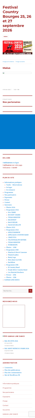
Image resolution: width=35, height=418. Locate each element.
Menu (6, 36)
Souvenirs (8, 205)
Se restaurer (10, 190)
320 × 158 (16, 89)
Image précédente (8, 61)
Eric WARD (12, 212)
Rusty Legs (12, 257)
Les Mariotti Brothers (16, 272)
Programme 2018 (12, 250)
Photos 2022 (10, 227)
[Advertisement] (17, 131)
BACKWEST (12, 220)
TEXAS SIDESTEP (14, 217)
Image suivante (20, 61)
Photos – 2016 (11, 277)
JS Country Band (14, 267)
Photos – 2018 (11, 247)
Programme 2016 (12, 265)
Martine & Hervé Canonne (17, 252)
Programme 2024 (12, 210)
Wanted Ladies (13, 255)
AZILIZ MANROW (14, 232)
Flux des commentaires (13, 372)
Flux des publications (12, 370)
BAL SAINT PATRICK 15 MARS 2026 (16, 348)
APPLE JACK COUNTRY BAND (18, 235)
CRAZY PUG (12, 237)
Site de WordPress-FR (12, 375)
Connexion (8, 367)
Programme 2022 (12, 230)
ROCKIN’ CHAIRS (14, 215)
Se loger (9, 187)
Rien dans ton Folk (15, 260)
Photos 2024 (10, 207)
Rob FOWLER (12, 222)
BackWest (11, 262)
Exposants (8, 197)
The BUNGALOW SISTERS (17, 240)
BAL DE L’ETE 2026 (11, 341)
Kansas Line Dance (16, 336)
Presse (6, 200)
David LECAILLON (14, 225)
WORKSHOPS (12, 245)
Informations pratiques (13, 182)
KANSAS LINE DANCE (11, 280)
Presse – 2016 (11, 275)
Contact (7, 202)
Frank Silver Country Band (17, 270)
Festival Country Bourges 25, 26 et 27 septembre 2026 (17, 18)
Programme (8, 192)
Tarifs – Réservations (14, 185)
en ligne (11, 163)
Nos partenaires (10, 195)
